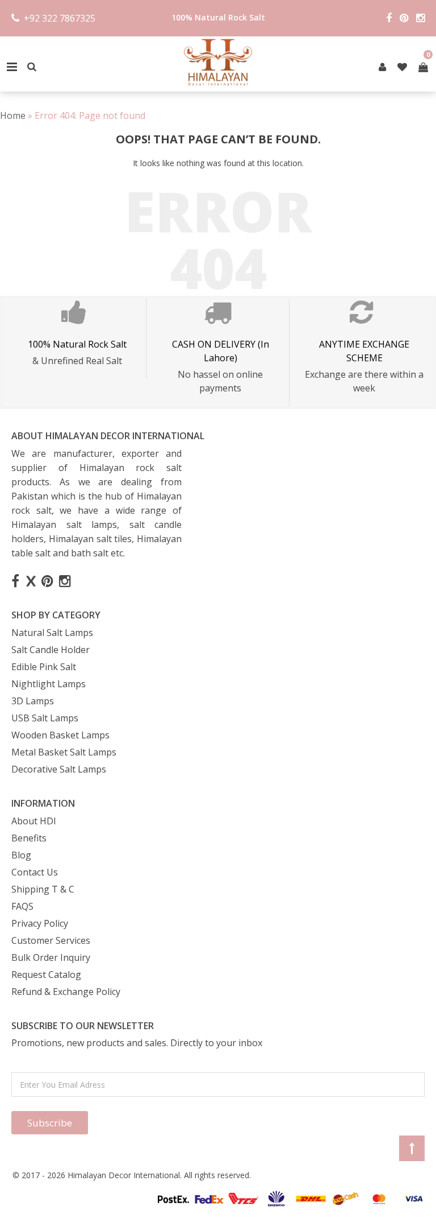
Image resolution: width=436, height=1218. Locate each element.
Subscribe (49, 1122)
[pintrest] (382, 66)
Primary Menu (12, 67)
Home (13, 115)
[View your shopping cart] (423, 67)
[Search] (31, 67)
